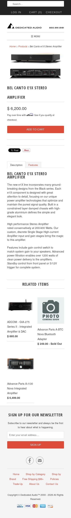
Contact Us (52, 484)
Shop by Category (35, 474)
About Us (34, 484)
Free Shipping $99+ (33, 479)
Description (16, 165)
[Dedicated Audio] (35, 25)
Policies (54, 479)
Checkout (54, 12)
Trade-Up (18, 484)
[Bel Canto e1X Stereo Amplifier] (35, 58)
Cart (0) (35, 12)
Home (16, 474)
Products (22, 46)
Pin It (26, 150)
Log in (16, 12)
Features (33, 165)
